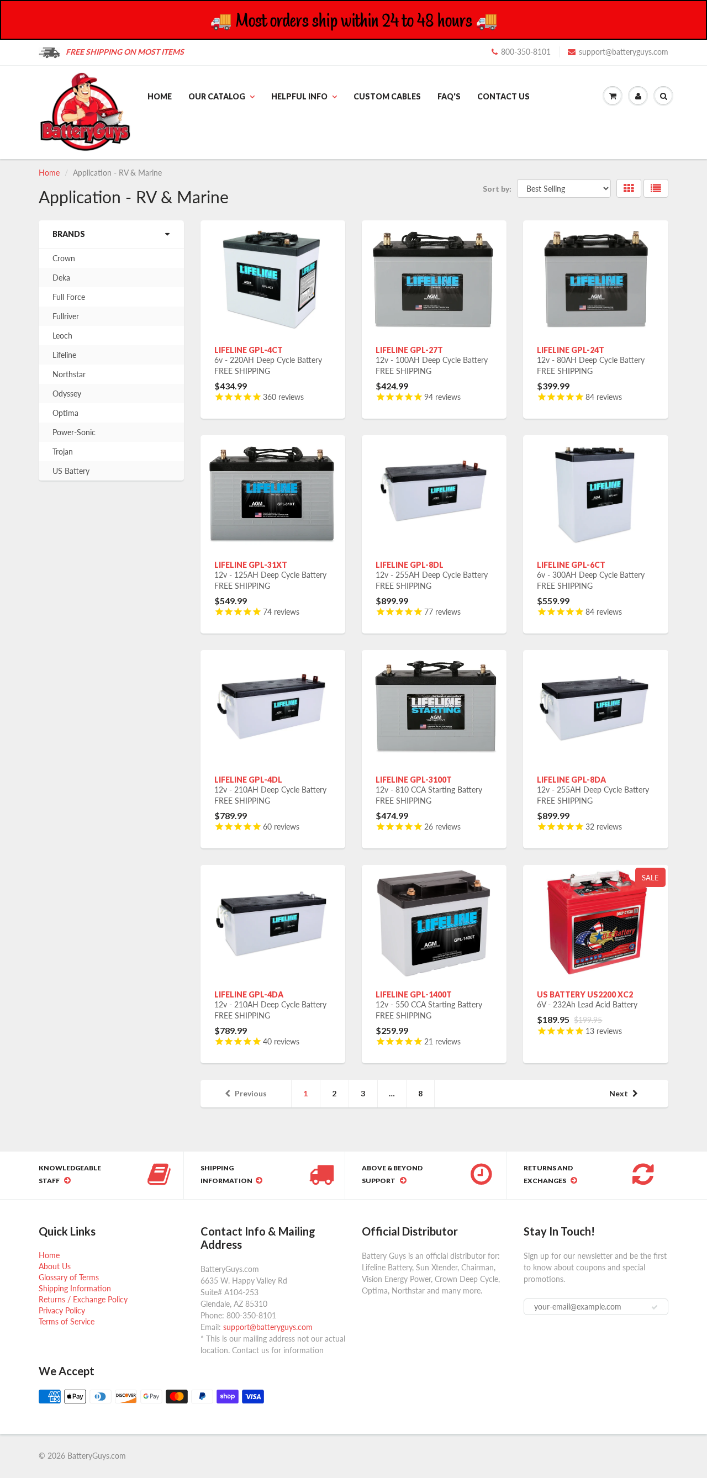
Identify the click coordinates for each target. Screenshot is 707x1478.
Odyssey (66, 393)
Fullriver (65, 316)
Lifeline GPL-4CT (248, 350)
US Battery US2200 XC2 (585, 994)
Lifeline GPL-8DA (571, 779)
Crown (63, 258)
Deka (61, 277)
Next (618, 1093)
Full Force (68, 297)
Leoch (62, 335)
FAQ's (449, 96)
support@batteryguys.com (623, 51)
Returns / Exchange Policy (83, 1299)
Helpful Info (299, 96)
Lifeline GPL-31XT (250, 564)
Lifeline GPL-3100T (414, 779)
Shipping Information (75, 1288)
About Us (55, 1266)
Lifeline (64, 355)
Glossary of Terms (69, 1277)
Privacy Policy (62, 1310)
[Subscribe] (654, 1307)
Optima (65, 413)
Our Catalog (216, 96)
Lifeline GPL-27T (409, 350)
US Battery (70, 471)
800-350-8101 (526, 51)
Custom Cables (387, 96)
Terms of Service (66, 1321)
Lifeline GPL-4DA (248, 994)
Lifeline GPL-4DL (248, 779)
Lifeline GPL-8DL (410, 564)
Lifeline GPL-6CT (571, 564)
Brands (68, 234)
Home (159, 96)
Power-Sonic (74, 432)
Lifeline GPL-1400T (414, 994)
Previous (251, 1093)
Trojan (62, 451)
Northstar (69, 374)
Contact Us (503, 96)
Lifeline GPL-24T (570, 350)
